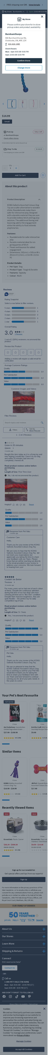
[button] (42, 17)
